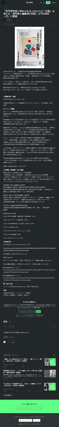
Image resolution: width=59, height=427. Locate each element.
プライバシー (26, 416)
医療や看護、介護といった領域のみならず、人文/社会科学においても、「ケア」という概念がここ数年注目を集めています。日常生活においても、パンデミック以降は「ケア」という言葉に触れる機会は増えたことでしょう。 (22, 375)
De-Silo (8, 19)
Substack (20, 424)
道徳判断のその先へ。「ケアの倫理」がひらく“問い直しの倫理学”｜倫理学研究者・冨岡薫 (22, 371)
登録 (48, 2)
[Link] (1, 96)
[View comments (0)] (9, 24)
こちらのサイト (35, 88)
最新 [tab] (9, 355)
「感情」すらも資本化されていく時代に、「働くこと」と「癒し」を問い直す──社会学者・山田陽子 (22, 360)
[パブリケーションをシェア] (43, 2)
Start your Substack (26, 420)
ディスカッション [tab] (15, 355)
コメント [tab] (6, 337)
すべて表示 (7, 395)
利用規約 (29, 314)
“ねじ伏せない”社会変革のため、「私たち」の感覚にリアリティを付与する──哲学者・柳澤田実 (22, 384)
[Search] (40, 2)
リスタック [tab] (11, 337)
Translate (6, 8)
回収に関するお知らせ (39, 416)
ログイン (54, 2)
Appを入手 (36, 420)
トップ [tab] (5, 355)
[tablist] (9, 337)
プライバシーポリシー (25, 316)
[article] (29, 363)
